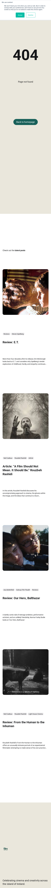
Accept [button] (20, 15)
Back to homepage (25, 122)
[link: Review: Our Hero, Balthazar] (26, 569)
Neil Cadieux (8, 458)
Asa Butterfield (9, 590)
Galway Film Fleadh (23, 590)
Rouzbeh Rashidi (20, 458)
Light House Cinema (36, 714)
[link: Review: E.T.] (26, 313)
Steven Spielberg (18, 334)
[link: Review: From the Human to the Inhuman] (26, 694)
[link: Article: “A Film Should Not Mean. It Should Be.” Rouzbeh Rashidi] (26, 438)
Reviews (7, 334)
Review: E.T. (11, 342)
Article (31, 458)
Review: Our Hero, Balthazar (21, 598)
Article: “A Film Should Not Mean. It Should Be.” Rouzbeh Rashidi (22, 470)
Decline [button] (30, 15)
